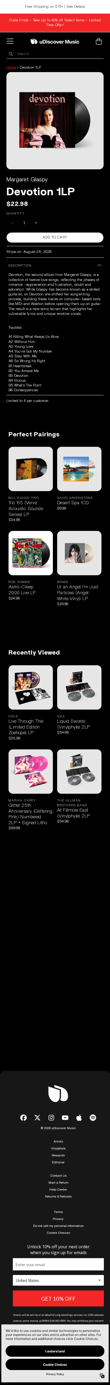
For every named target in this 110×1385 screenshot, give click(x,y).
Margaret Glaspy (27, 179)
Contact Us (58, 1175)
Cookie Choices (58, 1232)
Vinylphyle (58, 1148)
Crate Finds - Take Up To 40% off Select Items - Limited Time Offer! (55, 22)
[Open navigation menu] (11, 41)
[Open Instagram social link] (51, 1118)
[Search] (10, 54)
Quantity (15, 213)
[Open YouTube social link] (65, 1118)
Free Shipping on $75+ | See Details (55, 7)
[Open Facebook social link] (23, 1118)
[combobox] (55, 54)
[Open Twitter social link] (37, 1118)
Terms (58, 1212)
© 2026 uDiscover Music (58, 1128)
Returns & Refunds (58, 1196)
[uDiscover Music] (55, 41)
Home (11, 67)
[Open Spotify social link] (93, 1118)
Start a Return (58, 1182)
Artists (58, 1141)
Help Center (58, 1189)
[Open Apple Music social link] (79, 1118)
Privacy (58, 1218)
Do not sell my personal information (58, 1225)
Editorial (58, 1162)
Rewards (58, 1155)
